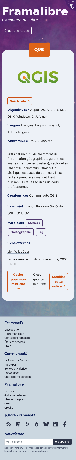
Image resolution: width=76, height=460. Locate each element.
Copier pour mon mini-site (18, 279)
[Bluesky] (46, 426)
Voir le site (18, 101)
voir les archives (38, 451)
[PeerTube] (27, 426)
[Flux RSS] (8, 426)
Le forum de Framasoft (18, 360)
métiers (34, 223)
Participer (10, 364)
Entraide (9, 391)
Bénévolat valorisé (15, 368)
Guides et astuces (15, 395)
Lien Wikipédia (18, 251)
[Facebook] (65, 426)
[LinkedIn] (55, 426)
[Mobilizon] (37, 426)
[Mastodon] (18, 426)
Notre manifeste (14, 333)
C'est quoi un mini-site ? (39, 281)
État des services (14, 341)
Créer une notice (16, 31)
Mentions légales (14, 399)
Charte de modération (17, 376)
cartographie (21, 232)
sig (41, 232)
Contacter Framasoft (17, 337)
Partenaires (11, 372)
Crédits (8, 407)
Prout (7, 346)
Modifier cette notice (58, 281)
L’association (12, 329)
